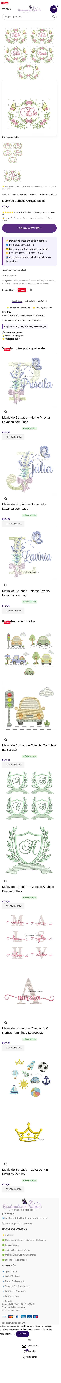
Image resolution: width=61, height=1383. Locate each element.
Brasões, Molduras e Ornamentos (25, 281)
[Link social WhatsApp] (35, 2)
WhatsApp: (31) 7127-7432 (17, 1223)
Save (23, 290)
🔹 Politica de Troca (10, 1296)
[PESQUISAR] (54, 17)
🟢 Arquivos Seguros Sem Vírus (16, 1250)
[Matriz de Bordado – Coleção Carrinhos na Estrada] (29, 654)
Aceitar (22, 1334)
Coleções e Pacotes (47, 281)
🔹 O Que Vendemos (11, 1276)
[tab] (17, 301)
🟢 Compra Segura (10, 1245)
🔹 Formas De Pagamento (13, 1281)
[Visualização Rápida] (5, 411)
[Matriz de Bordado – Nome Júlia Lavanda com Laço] (29, 468)
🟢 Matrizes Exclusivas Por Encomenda (19, 1255)
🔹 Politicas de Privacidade (14, 1291)
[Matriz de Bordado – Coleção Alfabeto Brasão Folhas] (29, 795)
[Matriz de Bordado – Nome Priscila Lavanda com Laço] (29, 381)
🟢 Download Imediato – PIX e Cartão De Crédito (24, 1240)
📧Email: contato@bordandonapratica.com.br (25, 1218)
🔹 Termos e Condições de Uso (15, 1286)
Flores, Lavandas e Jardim (38, 283)
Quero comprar (29, 228)
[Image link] (22, 1205)
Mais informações (8, 1334)
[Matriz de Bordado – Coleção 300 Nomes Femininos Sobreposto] (29, 937)
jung (23, 1323)
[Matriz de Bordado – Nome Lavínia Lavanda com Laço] (29, 554)
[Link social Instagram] (27, 2)
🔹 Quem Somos (9, 1272)
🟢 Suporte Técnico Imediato (14, 1260)
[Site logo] (29, 9)
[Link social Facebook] (23, 2)
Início (4, 195)
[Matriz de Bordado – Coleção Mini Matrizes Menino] (29, 1078)
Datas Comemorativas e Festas (23, 195)
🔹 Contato (7, 1301)
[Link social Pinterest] (31, 2)
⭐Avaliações (7, 1235)
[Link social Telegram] (31, 290)
